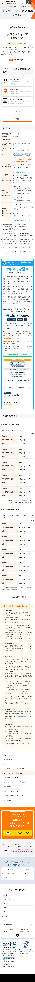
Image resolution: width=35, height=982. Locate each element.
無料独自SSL (7, 800)
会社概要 (21, 931)
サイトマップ (13, 931)
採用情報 (27, 931)
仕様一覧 (17, 111)
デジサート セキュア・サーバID (13, 791)
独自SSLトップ (8, 755)
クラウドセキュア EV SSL (11, 403)
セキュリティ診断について (20, 150)
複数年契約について (22, 716)
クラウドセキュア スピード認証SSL (14, 388)
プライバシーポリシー (9, 929)
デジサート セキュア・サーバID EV (14, 795)
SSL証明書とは (8, 759)
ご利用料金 (17, 119)
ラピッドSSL (7, 786)
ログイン (8, 877)
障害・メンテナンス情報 (8, 873)
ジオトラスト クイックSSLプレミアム (15, 782)
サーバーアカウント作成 (18, 833)
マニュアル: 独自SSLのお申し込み (23, 172)
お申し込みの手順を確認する (17, 597)
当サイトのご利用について (22, 929)
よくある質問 (24, 869)
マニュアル (8, 869)
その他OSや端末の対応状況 (21, 220)
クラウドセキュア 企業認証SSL (13, 395)
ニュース (24, 873)
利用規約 (6, 931)
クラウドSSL (7, 764)
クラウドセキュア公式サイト (18, 348)
